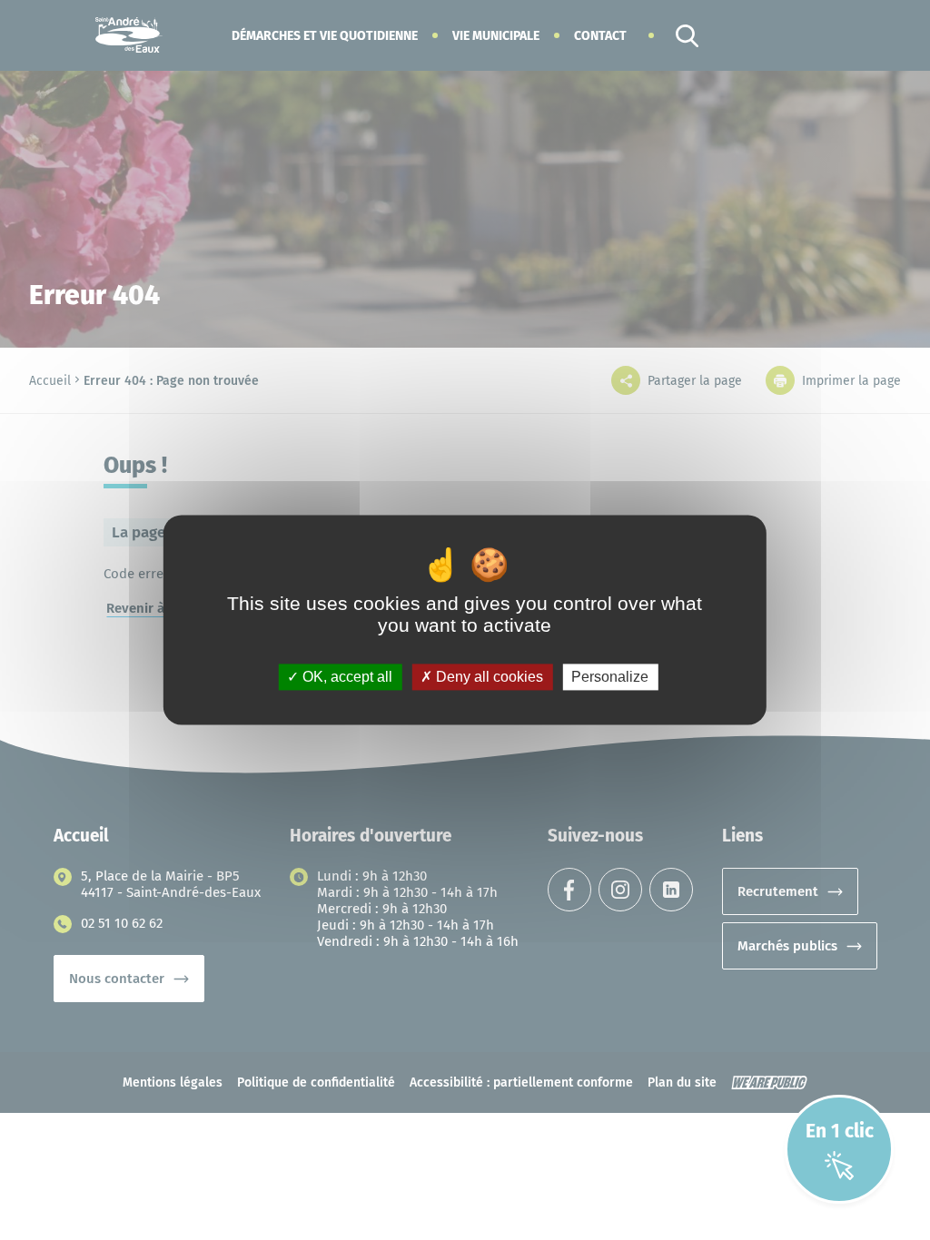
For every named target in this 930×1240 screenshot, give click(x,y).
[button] (325, 36)
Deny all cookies (487, 676)
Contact (600, 36)
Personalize (609, 676)
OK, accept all (345, 676)
